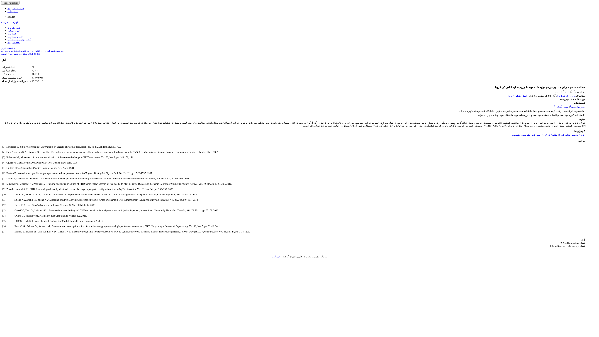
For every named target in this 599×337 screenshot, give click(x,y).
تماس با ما (12, 11)
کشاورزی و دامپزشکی (19, 39)
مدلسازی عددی (549, 134)
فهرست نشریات (15, 8)
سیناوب (276, 256)
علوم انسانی (13, 30)
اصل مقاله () (517, 96)
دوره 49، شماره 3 (566, 96)
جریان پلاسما (578, 134)
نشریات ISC (13, 42)
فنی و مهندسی (15, 36)
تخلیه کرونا (564, 134)
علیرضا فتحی (578, 107)
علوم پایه (12, 33)
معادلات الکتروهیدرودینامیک (525, 134)
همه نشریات (13, 27)
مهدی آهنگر (562, 107)
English (11, 16)
